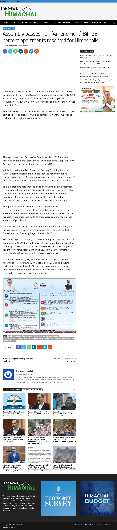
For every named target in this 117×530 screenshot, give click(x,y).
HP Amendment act (56, 338)
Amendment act (17, 336)
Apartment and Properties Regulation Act (46, 336)
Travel (36, 23)
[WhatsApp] (15, 51)
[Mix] (36, 51)
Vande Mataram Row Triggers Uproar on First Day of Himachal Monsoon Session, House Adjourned (96, 81)
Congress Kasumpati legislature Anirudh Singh (17, 338)
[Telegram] (31, 51)
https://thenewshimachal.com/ (24, 374)
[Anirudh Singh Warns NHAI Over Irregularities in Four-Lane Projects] (14, 427)
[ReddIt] (26, 51)
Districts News (64, 23)
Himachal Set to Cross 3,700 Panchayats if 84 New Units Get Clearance (39, 414)
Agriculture (48, 23)
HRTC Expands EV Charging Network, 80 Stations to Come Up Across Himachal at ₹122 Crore (95, 62)
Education (26, 23)
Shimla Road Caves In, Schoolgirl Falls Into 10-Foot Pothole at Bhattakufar (63, 414)
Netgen (13, 527)
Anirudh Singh (27, 336)
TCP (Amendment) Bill (10, 340)
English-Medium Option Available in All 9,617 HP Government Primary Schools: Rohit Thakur (95, 68)
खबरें (105, 23)
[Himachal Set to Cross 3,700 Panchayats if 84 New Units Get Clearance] (39, 401)
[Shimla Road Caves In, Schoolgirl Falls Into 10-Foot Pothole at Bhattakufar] (64, 401)
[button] (113, 22)
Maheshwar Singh (68, 338)
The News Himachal (11, 45)
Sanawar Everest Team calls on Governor (62, 360)
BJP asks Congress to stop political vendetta (18, 360)
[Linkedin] (20, 51)
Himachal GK (96, 23)
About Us (107, 525)
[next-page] (74, 390)
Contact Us (99, 525)
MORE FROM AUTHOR (32, 390)
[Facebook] (5, 51)
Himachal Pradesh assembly (41, 338)
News (6, 23)
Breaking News (8, 28)
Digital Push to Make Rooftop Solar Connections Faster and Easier (96, 56)
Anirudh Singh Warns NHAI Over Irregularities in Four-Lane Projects (13, 439)
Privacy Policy (89, 525)
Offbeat (78, 23)
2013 (9, 336)
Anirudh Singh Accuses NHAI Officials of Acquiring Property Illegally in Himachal (64, 439)
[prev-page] (72, 390)
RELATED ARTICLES (12, 390)
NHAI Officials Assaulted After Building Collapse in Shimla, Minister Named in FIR (64, 467)
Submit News (79, 525)
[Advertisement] (39, 73)
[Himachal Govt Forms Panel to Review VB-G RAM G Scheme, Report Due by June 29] (14, 401)
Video (86, 23)
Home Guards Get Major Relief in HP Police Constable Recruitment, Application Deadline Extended (96, 75)
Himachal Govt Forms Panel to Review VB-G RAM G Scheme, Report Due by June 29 (14, 414)
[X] (10, 51)
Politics (14, 23)
